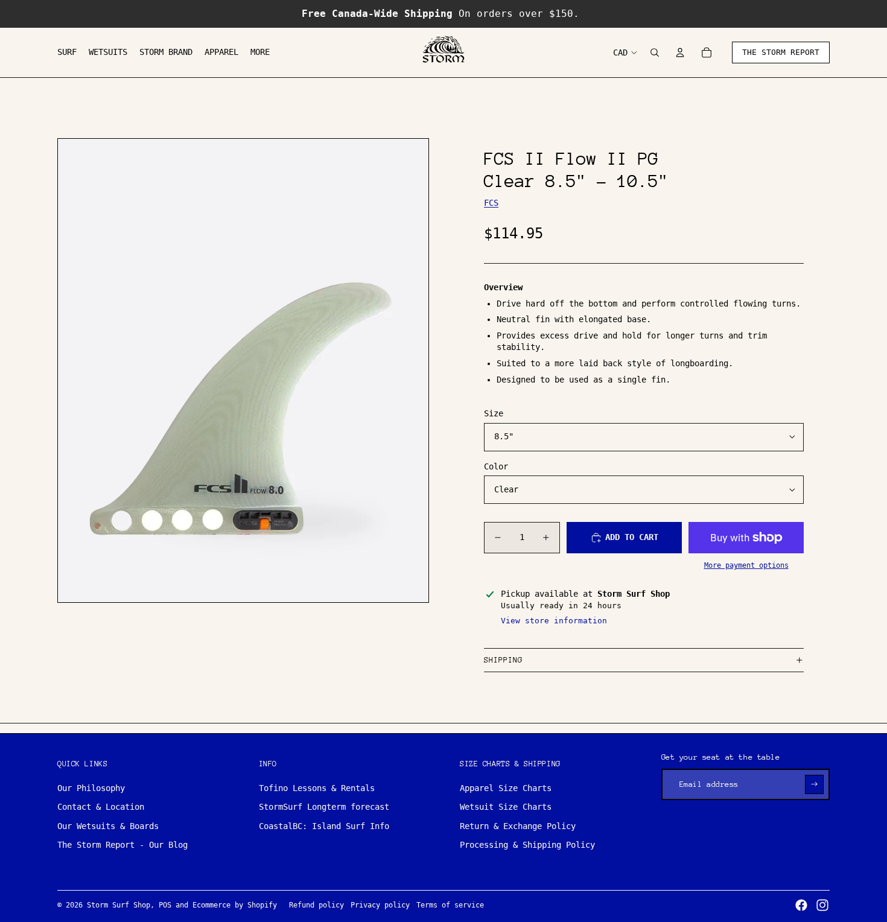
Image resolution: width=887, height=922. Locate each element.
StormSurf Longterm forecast (324, 807)
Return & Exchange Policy (518, 826)
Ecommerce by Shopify (234, 905)
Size (493, 413)
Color (496, 466)
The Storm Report (780, 52)
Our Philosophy (91, 788)
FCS (491, 203)
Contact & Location (100, 807)
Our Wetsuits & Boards (108, 826)
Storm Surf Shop (118, 905)
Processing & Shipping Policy (527, 845)
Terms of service (450, 905)
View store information (554, 620)
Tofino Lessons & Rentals (317, 788)
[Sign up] (814, 784)
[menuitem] (67, 52)
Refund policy (316, 905)
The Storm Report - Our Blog (122, 845)
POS (165, 905)
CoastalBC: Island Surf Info (324, 826)
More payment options (746, 565)
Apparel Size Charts (506, 788)
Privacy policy (380, 905)
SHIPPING (503, 659)
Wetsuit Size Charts (506, 807)
